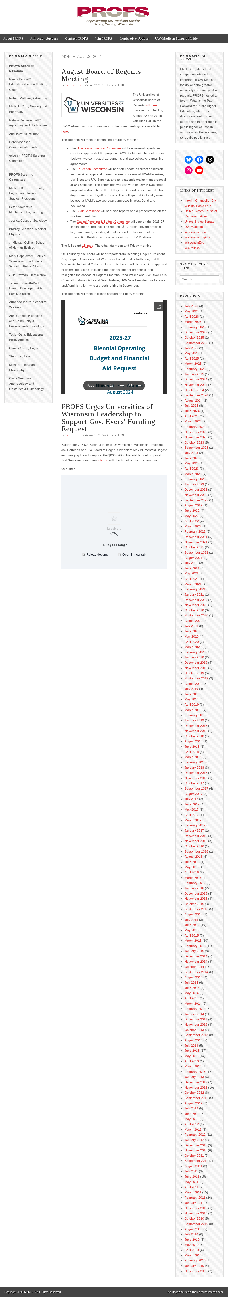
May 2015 (192, 930)
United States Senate (199, 221)
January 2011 (194, 1202)
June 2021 (192, 568)
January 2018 (194, 767)
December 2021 (196, 537)
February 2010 (195, 1260)
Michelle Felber (74, 85)
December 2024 (196, 379)
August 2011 (193, 1166)
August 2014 (193, 977)
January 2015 (194, 951)
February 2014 (195, 1008)
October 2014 (194, 966)
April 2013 (192, 1061)
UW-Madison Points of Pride (176, 38)
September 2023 (196, 447)
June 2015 (192, 925)
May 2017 (192, 809)
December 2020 (196, 600)
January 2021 (194, 594)
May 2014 (192, 993)
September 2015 (196, 909)
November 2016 (196, 841)
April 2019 (192, 704)
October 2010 (194, 1218)
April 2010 (192, 1250)
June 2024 (192, 411)
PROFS (31, 1292)
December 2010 (196, 1208)
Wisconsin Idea (195, 232)
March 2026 (193, 321)
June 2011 (192, 1176)
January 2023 (194, 484)
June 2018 (192, 746)
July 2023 (191, 453)
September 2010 (196, 1224)
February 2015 (195, 946)
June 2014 (192, 988)
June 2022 (192, 510)
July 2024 (191, 405)
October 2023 (194, 442)
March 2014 (193, 1003)
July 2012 (191, 1108)
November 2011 (196, 1150)
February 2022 (195, 531)
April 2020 (192, 642)
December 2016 (196, 836)
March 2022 (193, 526)
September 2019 (196, 678)
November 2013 (196, 1024)
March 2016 (193, 877)
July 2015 (191, 919)
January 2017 (194, 830)
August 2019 (193, 683)
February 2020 (195, 652)
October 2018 (194, 736)
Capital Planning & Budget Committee (103, 221)
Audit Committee (88, 211)
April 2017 (192, 814)
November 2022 (196, 495)
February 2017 (195, 825)
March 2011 (193, 1192)
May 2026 (192, 311)
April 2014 (192, 998)
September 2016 (196, 851)
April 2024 (192, 416)
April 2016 (192, 872)
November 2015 (196, 898)
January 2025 (194, 374)
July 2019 (191, 689)
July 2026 (191, 306)
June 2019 (192, 694)
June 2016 (192, 862)
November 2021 (196, 542)
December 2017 (196, 772)
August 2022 (193, 505)
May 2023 (192, 463)
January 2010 (194, 1265)
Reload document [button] (98, 554)
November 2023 (196, 437)
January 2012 (194, 1140)
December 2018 (196, 725)
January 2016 (194, 888)
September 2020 (196, 615)
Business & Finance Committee (99, 148)
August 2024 (193, 400)
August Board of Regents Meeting (101, 75)
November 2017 (196, 778)
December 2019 (196, 662)
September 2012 (196, 1098)
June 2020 (192, 631)
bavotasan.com (213, 1292)
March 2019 (193, 710)
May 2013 (192, 1056)
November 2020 (196, 605)
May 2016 (192, 867)
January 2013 (194, 1077)
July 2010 (191, 1234)
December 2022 (196, 489)
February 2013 (195, 1071)
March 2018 (193, 757)
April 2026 (192, 316)
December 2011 (196, 1145)
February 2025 (195, 369)
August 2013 (193, 1040)
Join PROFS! (104, 38)
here (64, 131)
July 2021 (191, 563)
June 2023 (192, 458)
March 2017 (193, 820)
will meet (151, 105)
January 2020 (194, 657)
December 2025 (196, 332)
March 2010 (193, 1255)
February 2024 (195, 426)
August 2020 (193, 620)
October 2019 (194, 673)
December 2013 (196, 1019)
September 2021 (196, 552)
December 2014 (196, 956)
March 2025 (193, 363)
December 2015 (196, 893)
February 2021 (195, 589)
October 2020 (194, 610)
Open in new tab (134, 554)
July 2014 (191, 982)
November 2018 (196, 731)
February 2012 (195, 1134)
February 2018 (195, 762)
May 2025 (192, 353)
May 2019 (192, 699)
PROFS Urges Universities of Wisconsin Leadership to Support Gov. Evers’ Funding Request (108, 418)
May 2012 (192, 1119)
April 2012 (192, 1124)
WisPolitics (192, 247)
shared (103, 460)
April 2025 (192, 358)
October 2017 (194, 783)
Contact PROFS (76, 38)
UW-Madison (194, 226)
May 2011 (191, 1182)
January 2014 (194, 1014)
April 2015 (192, 935)
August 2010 (193, 1229)
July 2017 (191, 799)
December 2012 (196, 1082)
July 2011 (191, 1171)
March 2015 (193, 940)
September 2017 (196, 788)
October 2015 (194, 904)
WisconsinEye (194, 242)
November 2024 (196, 384)
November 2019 (196, 668)
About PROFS (13, 38)
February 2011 (195, 1197)
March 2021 (193, 584)
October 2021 (194, 547)
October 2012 (194, 1092)
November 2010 (196, 1213)
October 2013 (194, 1030)
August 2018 (193, 741)
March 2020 (193, 647)
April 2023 (192, 468)
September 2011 (196, 1160)
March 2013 (193, 1066)
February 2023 (195, 479)
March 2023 (193, 474)
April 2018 (192, 752)
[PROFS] (114, 14)
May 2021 (192, 573)
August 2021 (193, 558)
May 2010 (192, 1244)
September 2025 (196, 343)
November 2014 (196, 961)
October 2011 (194, 1155)
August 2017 (193, 794)
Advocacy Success (44, 38)
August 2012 (193, 1103)
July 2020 (191, 626)
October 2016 (194, 846)
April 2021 (192, 578)
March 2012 (193, 1129)
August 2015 (193, 914)
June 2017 (192, 804)
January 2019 (194, 720)
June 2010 (192, 1239)
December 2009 (196, 1271)
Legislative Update (134, 38)
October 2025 (194, 337)
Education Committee (92, 169)
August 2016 (193, 856)
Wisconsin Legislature (200, 237)
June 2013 (192, 1050)
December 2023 (196, 432)
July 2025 (191, 348)
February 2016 (195, 883)
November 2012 (196, 1087)
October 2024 (194, 390)
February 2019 (195, 715)
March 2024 (193, 421)
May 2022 (192, 516)
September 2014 (196, 972)
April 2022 (192, 521)
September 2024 (196, 395)
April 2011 (192, 1187)
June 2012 (192, 1113)
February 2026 (195, 327)
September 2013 (196, 1035)
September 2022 (196, 500)
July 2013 (191, 1045)
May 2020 (192, 636)
